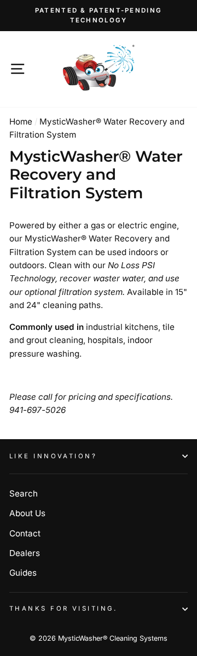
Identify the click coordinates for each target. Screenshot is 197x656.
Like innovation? (53, 456)
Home (20, 121)
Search (23, 493)
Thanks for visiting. (63, 608)
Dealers (24, 553)
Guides (23, 573)
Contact (24, 533)
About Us (27, 513)
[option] (98, 15)
